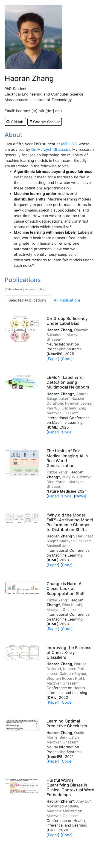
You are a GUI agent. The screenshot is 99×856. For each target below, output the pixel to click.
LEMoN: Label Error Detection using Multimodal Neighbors (68, 382)
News (80, 496)
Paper (53, 358)
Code (66, 358)
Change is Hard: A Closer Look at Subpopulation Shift (66, 588)
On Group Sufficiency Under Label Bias (67, 321)
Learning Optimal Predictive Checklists (67, 723)
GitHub (17, 121)
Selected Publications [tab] (27, 300)
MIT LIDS (69, 144)
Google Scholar (46, 121)
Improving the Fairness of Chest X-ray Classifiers (69, 652)
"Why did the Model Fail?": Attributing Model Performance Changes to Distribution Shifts (70, 522)
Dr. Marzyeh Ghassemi (50, 149)
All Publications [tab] (67, 300)
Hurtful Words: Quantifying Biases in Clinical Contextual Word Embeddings (70, 787)
